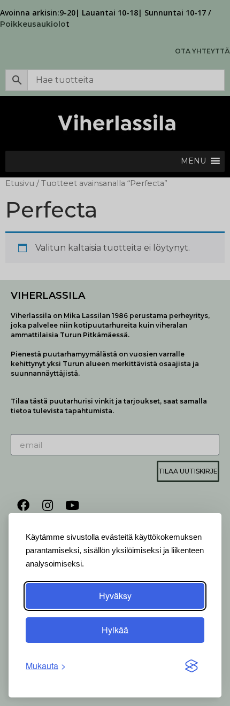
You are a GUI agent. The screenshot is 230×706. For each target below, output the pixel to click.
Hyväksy (115, 595)
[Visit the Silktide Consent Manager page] (191, 666)
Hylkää (115, 630)
